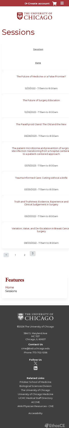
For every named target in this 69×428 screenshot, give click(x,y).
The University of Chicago (39, 326)
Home (9, 287)
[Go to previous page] (6, 255)
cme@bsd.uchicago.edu (35, 348)
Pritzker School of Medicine (35, 382)
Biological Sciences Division (35, 386)
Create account (39, 3)
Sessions (11, 291)
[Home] (34, 15)
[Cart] (54, 5)
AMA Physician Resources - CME (36, 406)
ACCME (35, 402)
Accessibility (35, 413)
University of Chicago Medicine (35, 394)
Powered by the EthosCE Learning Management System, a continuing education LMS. (54, 425)
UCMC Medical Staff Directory (35, 398)
